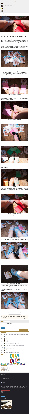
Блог (6, 336)
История (7, 340)
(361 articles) (16, 34)
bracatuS (2, 367)
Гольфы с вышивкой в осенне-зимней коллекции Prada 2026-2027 (13, 343)
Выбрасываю (3, 391)
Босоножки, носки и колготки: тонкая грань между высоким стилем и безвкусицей (15, 345)
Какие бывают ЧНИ (7, 367)
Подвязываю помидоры (4, 393)
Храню (2, 392)
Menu (2, 13)
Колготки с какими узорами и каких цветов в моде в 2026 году (12, 352)
